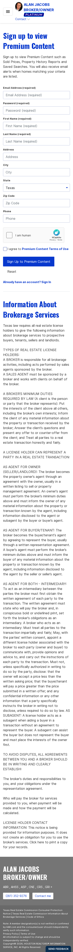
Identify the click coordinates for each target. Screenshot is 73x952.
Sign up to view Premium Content (28, 40)
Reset (11, 271)
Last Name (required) (17, 134)
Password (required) (16, 103)
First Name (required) (17, 118)
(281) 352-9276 (16, 896)
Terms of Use (27, 933)
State (6, 180)
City (5, 165)
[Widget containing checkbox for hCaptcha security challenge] (33, 235)
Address (8, 149)
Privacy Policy (11, 933)
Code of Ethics (35, 916)
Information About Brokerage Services (31, 309)
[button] (22, 19)
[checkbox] (12, 249)
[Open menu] (8, 12)
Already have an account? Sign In (27, 282)
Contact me (43, 896)
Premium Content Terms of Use (45, 249)
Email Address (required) (19, 87)
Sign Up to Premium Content (28, 262)
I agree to (14, 249)
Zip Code (9, 195)
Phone (7, 211)
